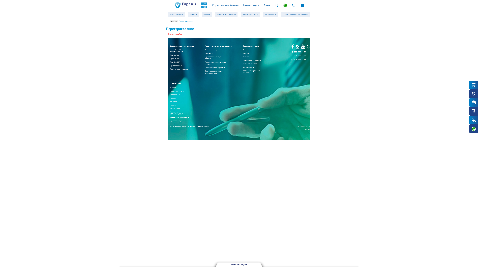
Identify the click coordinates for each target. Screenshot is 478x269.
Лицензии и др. (175, 94)
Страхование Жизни (225, 5)
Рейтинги (207, 14)
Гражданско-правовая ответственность (213, 72)
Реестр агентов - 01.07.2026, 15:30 (176, 113)
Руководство (175, 108)
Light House (174, 59)
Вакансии (173, 101)
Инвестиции (251, 5)
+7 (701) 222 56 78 (298, 56)
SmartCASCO (174, 55)
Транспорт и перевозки (214, 50)
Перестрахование (176, 14)
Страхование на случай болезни (213, 58)
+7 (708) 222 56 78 (298, 59)
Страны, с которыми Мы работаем (295, 14)
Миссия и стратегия (177, 91)
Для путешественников (179, 69)
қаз (204, 4)
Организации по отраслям (215, 68)
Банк (267, 5)
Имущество (209, 53)
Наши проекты (270, 14)
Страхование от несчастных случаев (215, 63)
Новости (173, 98)
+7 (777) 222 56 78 (298, 52)
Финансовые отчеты (250, 14)
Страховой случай (176, 121)
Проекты (173, 105)
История (173, 87)
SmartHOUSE (175, 62)
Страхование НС (176, 66)
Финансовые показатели (226, 14)
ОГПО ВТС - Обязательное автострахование (180, 51)
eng (204, 7)
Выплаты (193, 14)
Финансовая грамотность (179, 117)
